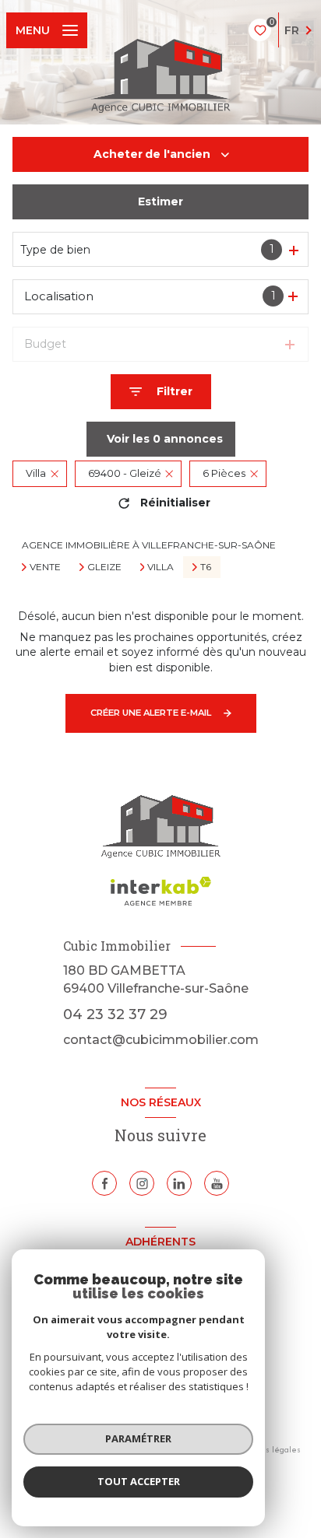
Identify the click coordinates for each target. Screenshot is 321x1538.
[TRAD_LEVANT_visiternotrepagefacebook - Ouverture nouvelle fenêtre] (104, 1183)
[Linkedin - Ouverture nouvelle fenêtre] (179, 1183)
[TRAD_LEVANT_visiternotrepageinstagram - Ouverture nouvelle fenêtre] (141, 1183)
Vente (45, 567)
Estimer (160, 201)
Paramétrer (138, 1438)
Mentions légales (267, 1449)
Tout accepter (138, 1481)
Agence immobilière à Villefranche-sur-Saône (149, 545)
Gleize (104, 567)
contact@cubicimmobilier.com (161, 1039)
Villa (160, 567)
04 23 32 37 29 (115, 1014)
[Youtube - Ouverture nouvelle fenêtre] (216, 1183)
